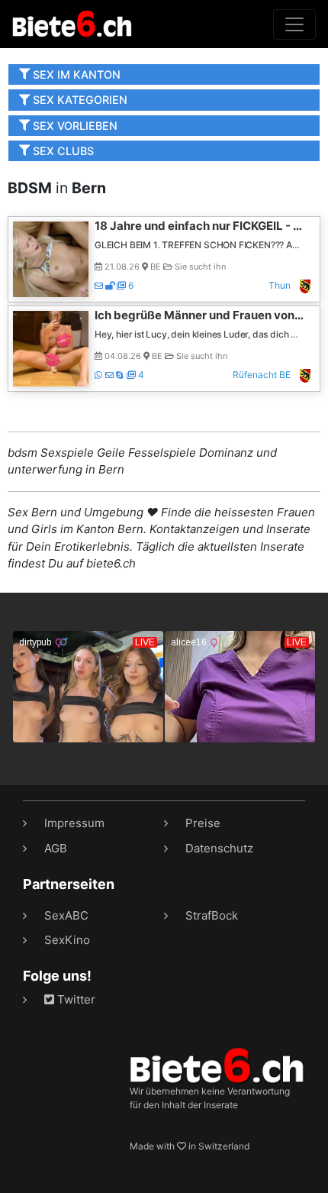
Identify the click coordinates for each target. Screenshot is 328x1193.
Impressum (74, 823)
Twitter (74, 999)
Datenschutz (219, 848)
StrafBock (211, 915)
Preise (202, 823)
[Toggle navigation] (294, 24)
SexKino (67, 940)
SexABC (66, 915)
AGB (55, 848)
